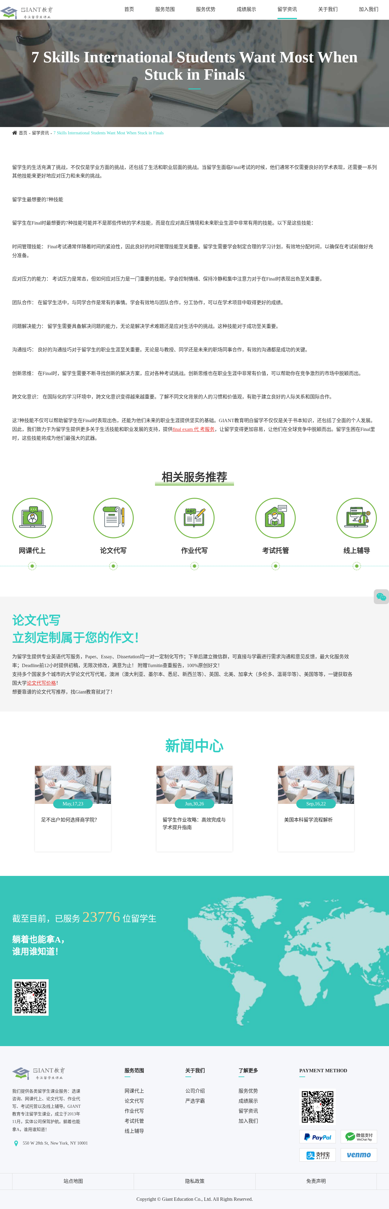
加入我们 (368, 9)
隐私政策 (195, 1181)
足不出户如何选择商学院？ (70, 819)
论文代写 (113, 550)
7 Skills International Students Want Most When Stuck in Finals (108, 133)
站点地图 (73, 1181)
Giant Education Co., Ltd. (187, 1199)
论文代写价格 (41, 683)
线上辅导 (356, 550)
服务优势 (205, 9)
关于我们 (328, 9)
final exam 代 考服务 (194, 429)
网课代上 (32, 550)
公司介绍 (195, 1091)
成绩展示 (246, 9)
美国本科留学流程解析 (308, 819)
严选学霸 (195, 1101)
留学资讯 (287, 9)
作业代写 (194, 550)
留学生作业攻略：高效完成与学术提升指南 (194, 823)
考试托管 (275, 550)
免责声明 (316, 1181)
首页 (129, 9)
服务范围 (165, 9)
